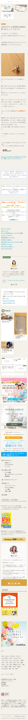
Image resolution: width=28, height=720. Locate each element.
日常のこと (6, 483)
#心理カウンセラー (6, 244)
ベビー (11, 660)
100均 (3, 656)
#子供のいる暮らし (6, 239)
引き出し (3, 664)
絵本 (13, 668)
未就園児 (5, 666)
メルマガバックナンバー (10, 479)
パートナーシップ (5, 660)
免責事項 (3, 682)
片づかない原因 (4, 668)
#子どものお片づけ (6, 248)
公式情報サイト (14, 219)
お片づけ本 (12, 656)
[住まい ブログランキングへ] (6, 152)
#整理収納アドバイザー (8, 237)
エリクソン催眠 (4, 658)
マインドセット (16, 660)
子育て (7, 662)
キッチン (10, 658)
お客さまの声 (7, 470)
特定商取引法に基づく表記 (8, 679)
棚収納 (10, 666)
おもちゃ (7, 656)
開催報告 (7, 476)
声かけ (3, 662)
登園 (9, 668)
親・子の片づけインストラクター (14, 474)
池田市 (14, 666)
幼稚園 (21, 662)
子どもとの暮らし (9, 487)
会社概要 (3, 684)
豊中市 (16, 668)
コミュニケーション (10, 485)
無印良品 (18, 666)
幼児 (18, 662)
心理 (7, 664)
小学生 (14, 662)
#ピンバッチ (4, 231)
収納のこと (8, 462)
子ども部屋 (8, 472)
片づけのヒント (7, 460)
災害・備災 (8, 491)
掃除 (10, 664)
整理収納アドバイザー (17, 664)
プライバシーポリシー (7, 681)
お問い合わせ (5, 685)
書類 (23, 664)
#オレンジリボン (6, 228)
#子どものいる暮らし (7, 246)
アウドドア (18, 656)
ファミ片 (7, 466)
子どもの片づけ (9, 464)
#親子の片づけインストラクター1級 (11, 242)
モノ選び (7, 489)
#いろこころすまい (6, 235)
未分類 (5, 494)
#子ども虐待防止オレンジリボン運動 (12, 233)
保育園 (22, 660)
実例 (10, 662)
